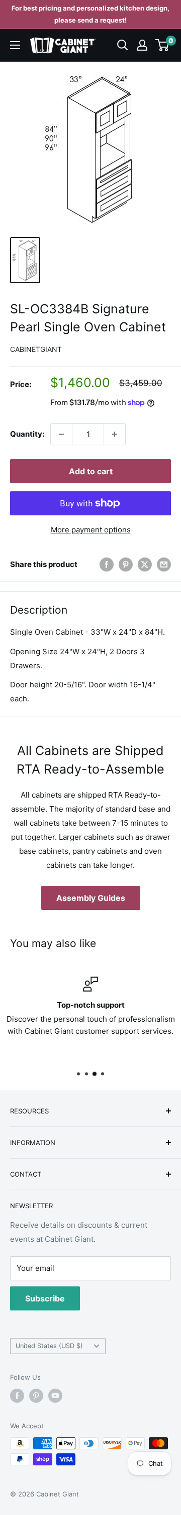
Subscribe (45, 1298)
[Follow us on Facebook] (17, 1396)
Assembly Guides (90, 898)
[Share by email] (164, 564)
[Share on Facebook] (107, 564)
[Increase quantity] (114, 434)
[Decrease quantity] (61, 434)
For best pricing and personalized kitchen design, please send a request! (90, 14)
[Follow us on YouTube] (55, 1396)
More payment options (91, 529)
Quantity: (27, 434)
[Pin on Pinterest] (126, 564)
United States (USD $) (49, 1346)
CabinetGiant (36, 349)
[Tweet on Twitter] (145, 564)
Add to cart (91, 471)
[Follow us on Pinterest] (36, 1396)
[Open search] (122, 45)
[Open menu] (15, 45)
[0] (162, 45)
